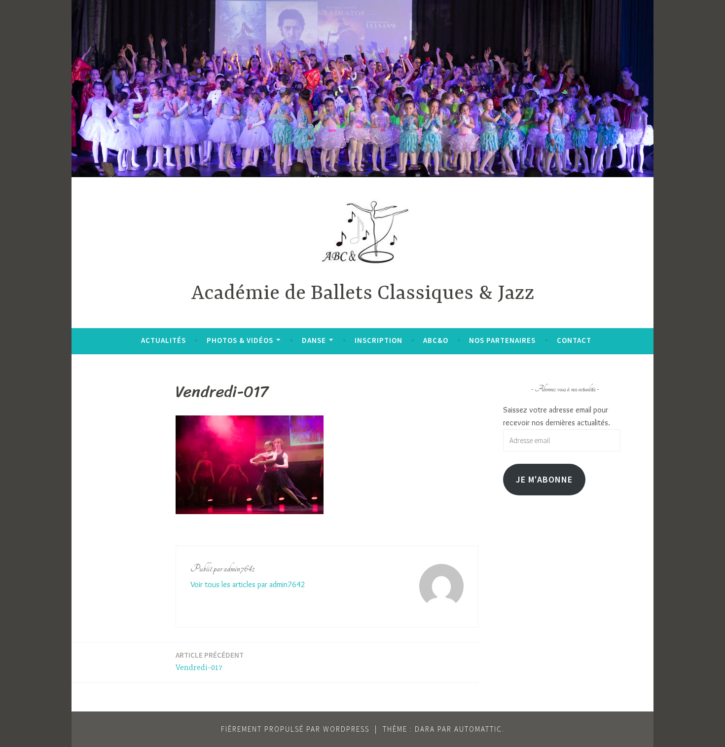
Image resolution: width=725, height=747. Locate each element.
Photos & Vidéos (240, 340)
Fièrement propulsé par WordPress (295, 729)
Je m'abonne (544, 479)
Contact (574, 340)
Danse (314, 340)
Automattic (478, 729)
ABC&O (435, 340)
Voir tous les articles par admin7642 (247, 584)
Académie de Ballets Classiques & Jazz (363, 293)
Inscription (378, 340)
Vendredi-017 (210, 661)
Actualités (163, 340)
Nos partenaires (502, 340)
